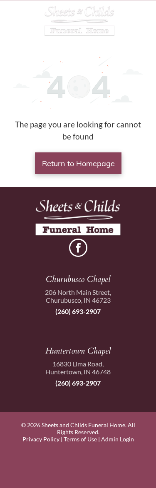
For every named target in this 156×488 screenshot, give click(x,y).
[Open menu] (141, 21)
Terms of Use (80, 439)
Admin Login (117, 439)
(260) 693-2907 (78, 311)
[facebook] (78, 249)
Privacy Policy (40, 439)
